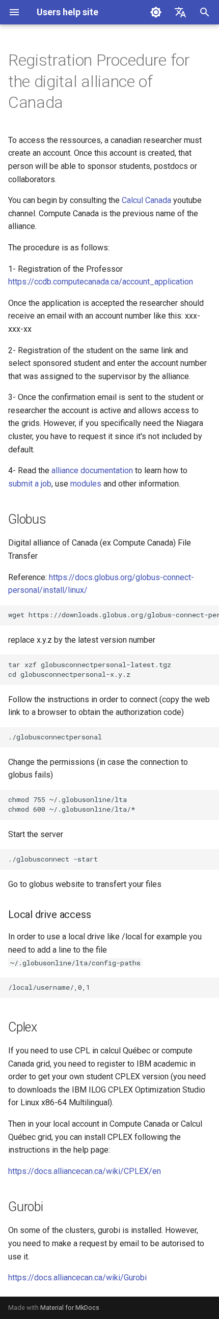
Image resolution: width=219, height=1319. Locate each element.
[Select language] (180, 12)
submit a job (29, 484)
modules (85, 484)
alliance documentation (92, 470)
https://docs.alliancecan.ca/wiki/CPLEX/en (84, 1171)
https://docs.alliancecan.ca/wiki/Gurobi (77, 1277)
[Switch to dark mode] (156, 12)
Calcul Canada (146, 200)
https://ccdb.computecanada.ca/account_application (100, 281)
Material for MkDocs (69, 1307)
